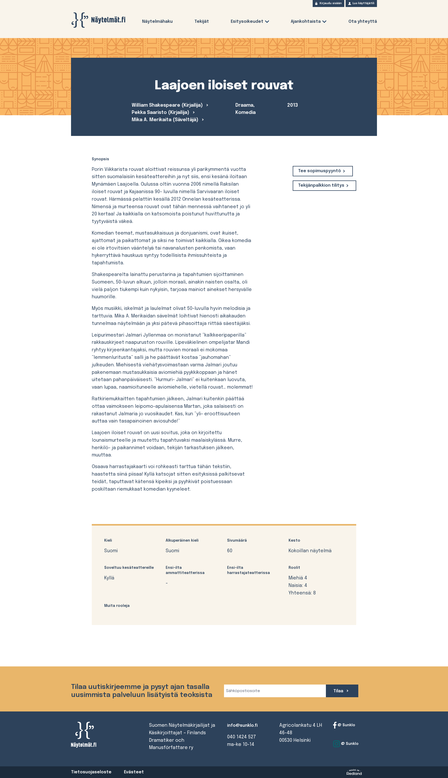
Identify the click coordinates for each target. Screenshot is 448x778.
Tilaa (338, 691)
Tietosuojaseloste (91, 772)
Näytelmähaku (157, 21)
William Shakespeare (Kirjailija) (168, 105)
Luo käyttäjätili (363, 3)
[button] (267, 22)
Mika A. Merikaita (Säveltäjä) (166, 120)
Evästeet (134, 772)
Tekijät (201, 21)
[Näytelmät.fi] (98, 20)
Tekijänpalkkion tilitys (321, 185)
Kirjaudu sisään (331, 3)
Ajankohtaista (306, 21)
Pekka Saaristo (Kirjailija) (161, 112)
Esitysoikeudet (247, 21)
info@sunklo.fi (242, 725)
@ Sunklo (346, 725)
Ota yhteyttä (362, 21)
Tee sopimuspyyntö (319, 171)
